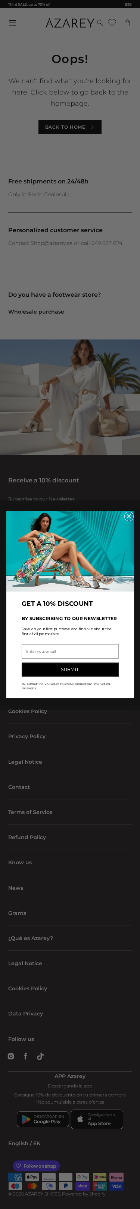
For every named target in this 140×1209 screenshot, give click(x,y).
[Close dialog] (129, 516)
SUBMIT (70, 669)
